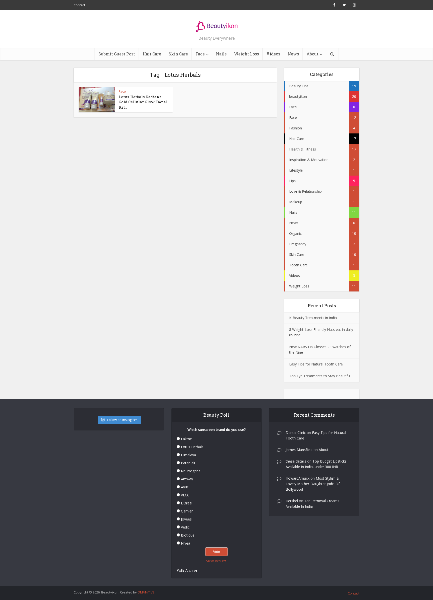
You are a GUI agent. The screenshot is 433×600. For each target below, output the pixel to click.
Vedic (185, 527)
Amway (187, 479)
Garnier (187, 511)
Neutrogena (190, 471)
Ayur (184, 487)
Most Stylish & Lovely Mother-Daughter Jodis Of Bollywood (313, 484)
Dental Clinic (296, 432)
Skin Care (178, 53)
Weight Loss (246, 53)
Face (200, 53)
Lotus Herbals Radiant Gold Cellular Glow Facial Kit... (143, 102)
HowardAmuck (297, 478)
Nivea (185, 543)
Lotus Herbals (192, 446)
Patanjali (188, 463)
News (293, 53)
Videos (273, 53)
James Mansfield (299, 449)
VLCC (185, 495)
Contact (79, 5)
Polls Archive (187, 570)
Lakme (186, 438)
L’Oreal (186, 503)
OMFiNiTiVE (146, 592)
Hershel (292, 500)
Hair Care (152, 53)
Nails (221, 53)
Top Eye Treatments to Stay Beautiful (320, 375)
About (312, 53)
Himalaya (188, 455)
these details (296, 461)
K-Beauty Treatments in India (313, 317)
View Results (216, 561)
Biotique (187, 535)
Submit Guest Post (116, 53)
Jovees (186, 519)
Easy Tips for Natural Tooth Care (316, 364)
